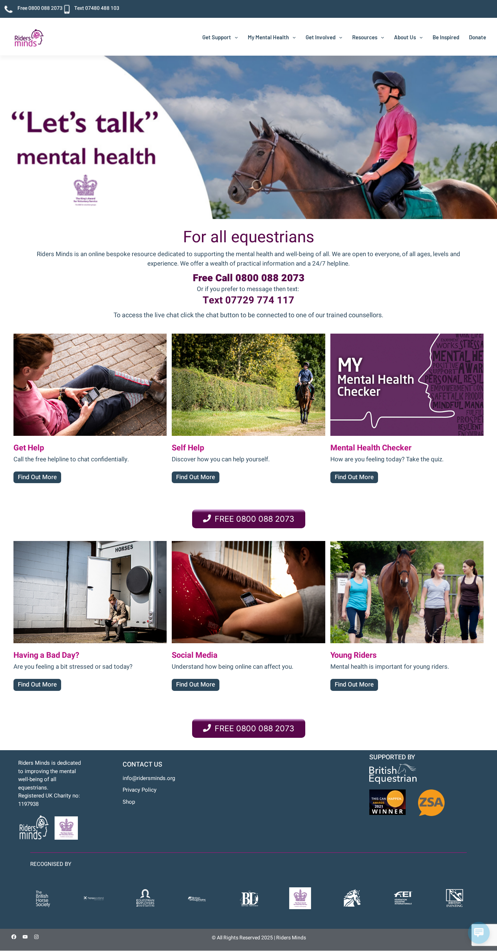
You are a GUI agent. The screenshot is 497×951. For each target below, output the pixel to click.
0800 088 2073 (45, 8)
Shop (129, 802)
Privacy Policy (139, 790)
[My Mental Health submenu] (294, 37)
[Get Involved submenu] (340, 37)
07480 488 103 (102, 8)
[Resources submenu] (382, 37)
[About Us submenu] (421, 37)
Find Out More (37, 477)
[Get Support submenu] (236, 37)
